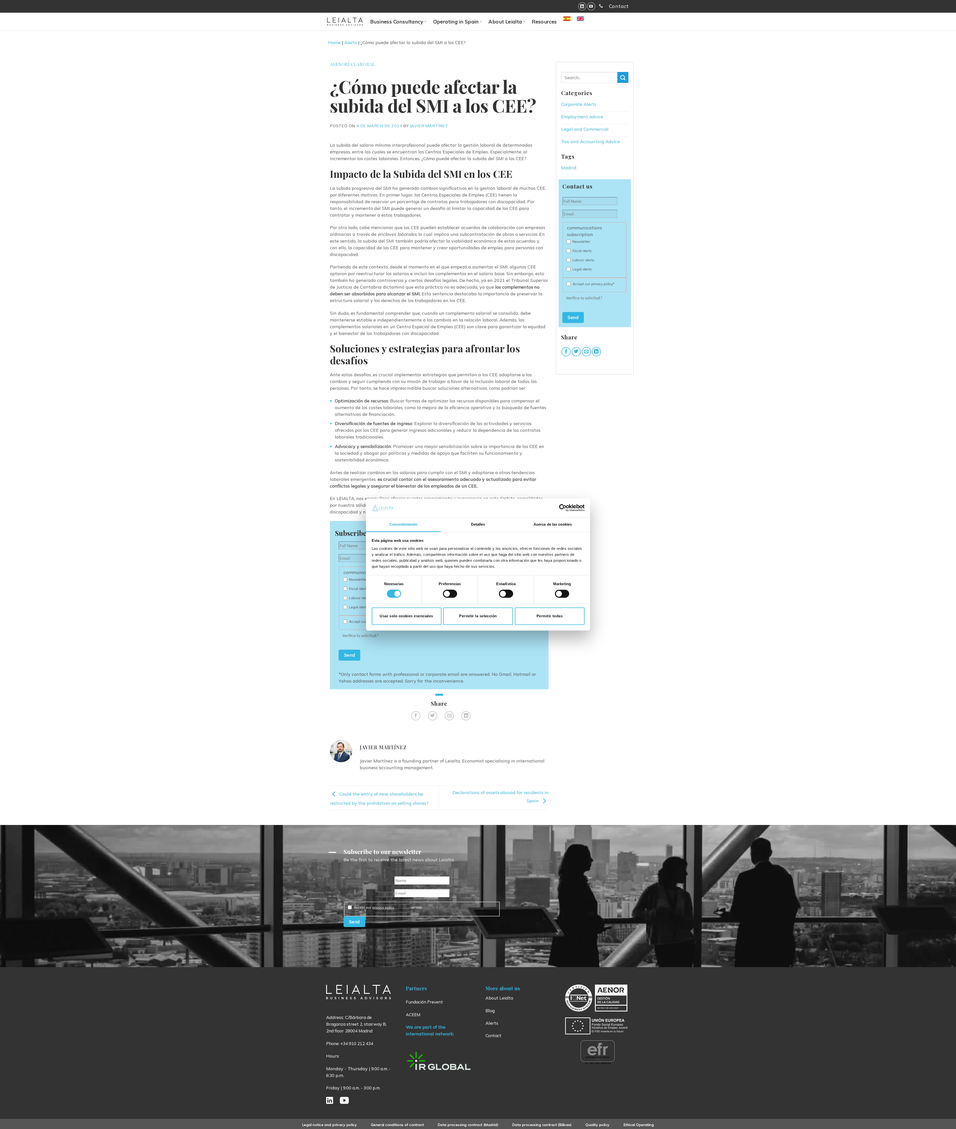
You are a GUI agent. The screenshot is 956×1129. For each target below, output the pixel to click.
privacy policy (383, 907)
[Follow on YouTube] (591, 6)
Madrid (568, 168)
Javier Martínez (429, 125)
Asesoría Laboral (352, 64)
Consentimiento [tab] (403, 524)
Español (573, 21)
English (586, 21)
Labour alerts (360, 598)
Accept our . (374, 907)
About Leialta (505, 21)
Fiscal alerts (358, 588)
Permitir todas (550, 616)
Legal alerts (358, 607)
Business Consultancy (396, 21)
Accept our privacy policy (594, 284)
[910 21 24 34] (601, 5)
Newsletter (358, 579)
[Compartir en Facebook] (566, 351)
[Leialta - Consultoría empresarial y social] (345, 21)
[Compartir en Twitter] (576, 351)
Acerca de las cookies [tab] (553, 524)
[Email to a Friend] (449, 715)
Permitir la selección (478, 616)
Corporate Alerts (578, 104)
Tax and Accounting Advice (590, 141)
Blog (490, 1010)
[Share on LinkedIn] (466, 715)
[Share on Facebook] (415, 715)
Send (349, 655)
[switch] (450, 594)
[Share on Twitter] (432, 715)
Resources (544, 21)
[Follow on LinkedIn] (582, 6)
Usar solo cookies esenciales (406, 616)
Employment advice (582, 117)
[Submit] (622, 77)
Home (334, 42)
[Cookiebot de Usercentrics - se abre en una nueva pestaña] (563, 508)
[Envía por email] (586, 351)
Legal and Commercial (584, 129)
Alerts (350, 42)
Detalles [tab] (478, 524)
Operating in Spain (456, 21)
